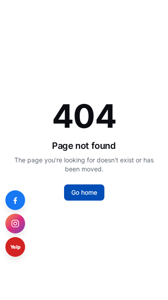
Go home (84, 192)
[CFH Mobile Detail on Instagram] (15, 223)
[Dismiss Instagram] (22, 216)
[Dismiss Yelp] (22, 239)
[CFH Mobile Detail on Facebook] (15, 200)
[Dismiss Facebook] (22, 192)
